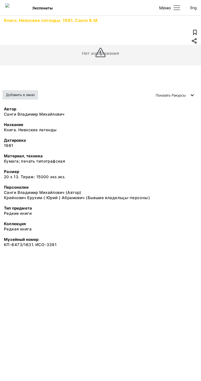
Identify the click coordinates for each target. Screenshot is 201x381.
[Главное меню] (177, 8)
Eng (193, 7)
